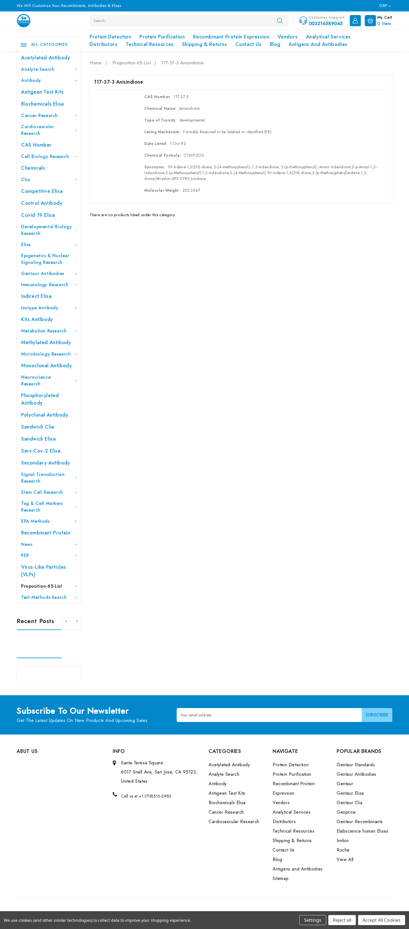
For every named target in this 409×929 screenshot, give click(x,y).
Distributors (103, 44)
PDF (25, 555)
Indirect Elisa (36, 296)
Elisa (26, 244)
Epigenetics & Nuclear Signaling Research (45, 259)
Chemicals (33, 168)
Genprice (346, 812)
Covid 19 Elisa (38, 215)
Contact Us (248, 44)
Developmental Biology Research (46, 230)
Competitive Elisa (42, 191)
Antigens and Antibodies (318, 44)
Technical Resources (149, 44)
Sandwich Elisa (38, 438)
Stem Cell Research (42, 492)
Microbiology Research (46, 354)
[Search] (279, 20)
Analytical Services (328, 36)
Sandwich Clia (37, 427)
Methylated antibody (46, 342)
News (26, 544)
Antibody (31, 80)
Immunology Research (44, 284)
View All (345, 859)
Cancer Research (39, 115)
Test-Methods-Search (43, 597)
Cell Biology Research (45, 156)
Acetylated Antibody (45, 57)
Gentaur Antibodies (42, 273)
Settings (312, 920)
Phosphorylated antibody (40, 399)
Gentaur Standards (356, 765)
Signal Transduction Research (43, 477)
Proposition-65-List (41, 586)
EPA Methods (35, 521)
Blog (275, 44)
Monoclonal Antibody (46, 365)
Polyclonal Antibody (44, 415)
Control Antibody (42, 203)
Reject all (342, 920)
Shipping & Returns (204, 44)
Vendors (287, 36)
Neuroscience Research (36, 380)
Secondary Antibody (45, 462)
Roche (343, 850)
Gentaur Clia (349, 802)
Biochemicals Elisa (42, 104)
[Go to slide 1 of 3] (77, 621)
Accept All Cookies (382, 920)
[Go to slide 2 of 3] (66, 621)
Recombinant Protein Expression (231, 36)
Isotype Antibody (39, 308)
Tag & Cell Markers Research (42, 506)
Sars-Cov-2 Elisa (41, 450)
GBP (384, 5)
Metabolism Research (43, 331)
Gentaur (345, 783)
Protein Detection (110, 36)
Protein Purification (162, 36)
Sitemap (281, 878)
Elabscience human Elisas (362, 831)
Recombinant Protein (45, 532)
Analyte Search (37, 69)
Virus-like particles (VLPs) (43, 570)
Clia (25, 179)
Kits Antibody (37, 319)
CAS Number (36, 145)
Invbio (343, 840)
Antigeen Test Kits (42, 92)
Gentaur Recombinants (360, 821)
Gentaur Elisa (350, 793)
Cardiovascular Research (37, 130)
